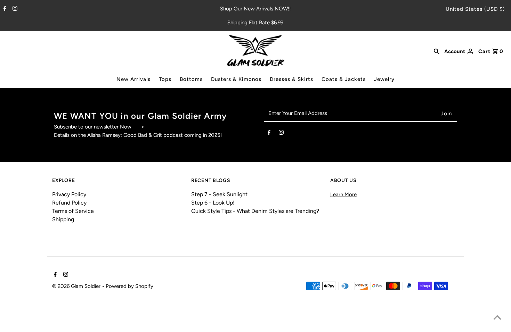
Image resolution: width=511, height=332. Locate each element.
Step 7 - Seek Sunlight (219, 194)
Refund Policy (69, 202)
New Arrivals (133, 79)
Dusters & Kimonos (236, 79)
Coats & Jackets (344, 79)
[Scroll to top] (497, 318)
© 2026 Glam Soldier (77, 286)
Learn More (343, 194)
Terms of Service (73, 211)
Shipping (63, 219)
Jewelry (384, 79)
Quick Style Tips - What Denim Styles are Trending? (255, 211)
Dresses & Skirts (291, 79)
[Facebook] (4, 9)
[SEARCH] (436, 50)
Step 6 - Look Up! (213, 202)
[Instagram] (14, 9)
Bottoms (191, 79)
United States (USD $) (475, 9)
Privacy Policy (69, 194)
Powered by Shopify (129, 286)
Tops (165, 79)
